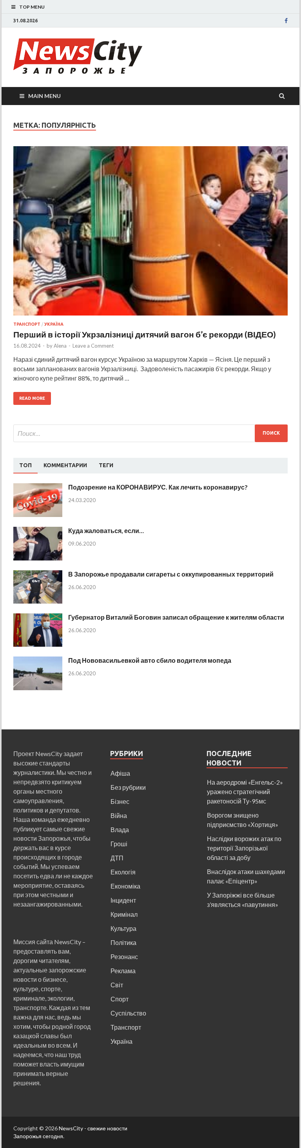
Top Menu (32, 7)
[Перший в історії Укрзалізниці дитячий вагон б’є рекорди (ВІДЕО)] (150, 234)
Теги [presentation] (106, 465)
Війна (119, 815)
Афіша (120, 773)
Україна (53, 324)
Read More (32, 398)
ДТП (117, 857)
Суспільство (128, 1013)
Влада (120, 829)
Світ (117, 984)
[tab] (25, 465)
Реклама (123, 970)
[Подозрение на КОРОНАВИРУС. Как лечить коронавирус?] (37, 487)
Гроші (119, 843)
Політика (123, 942)
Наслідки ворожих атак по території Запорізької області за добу (244, 848)
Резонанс (124, 956)
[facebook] (286, 20)
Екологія (123, 872)
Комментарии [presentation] (65, 465)
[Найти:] (150, 433)
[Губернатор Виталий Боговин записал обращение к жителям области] (37, 618)
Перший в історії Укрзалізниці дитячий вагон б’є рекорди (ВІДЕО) (145, 334)
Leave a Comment (93, 346)
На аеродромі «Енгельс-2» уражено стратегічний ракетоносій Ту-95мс (245, 791)
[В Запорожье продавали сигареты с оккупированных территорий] (37, 575)
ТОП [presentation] (25, 465)
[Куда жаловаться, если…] (37, 531)
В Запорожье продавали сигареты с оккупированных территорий (171, 574)
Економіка (125, 886)
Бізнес (120, 801)
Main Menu (44, 95)
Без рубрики (128, 787)
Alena (60, 346)
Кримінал (124, 914)
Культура (123, 928)
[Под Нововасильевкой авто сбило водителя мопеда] (37, 661)
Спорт (120, 999)
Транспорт (26, 324)
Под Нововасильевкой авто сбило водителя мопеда (149, 660)
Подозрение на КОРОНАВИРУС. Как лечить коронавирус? (158, 487)
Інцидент (123, 900)
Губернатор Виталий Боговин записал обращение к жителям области (176, 617)
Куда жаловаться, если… (106, 530)
